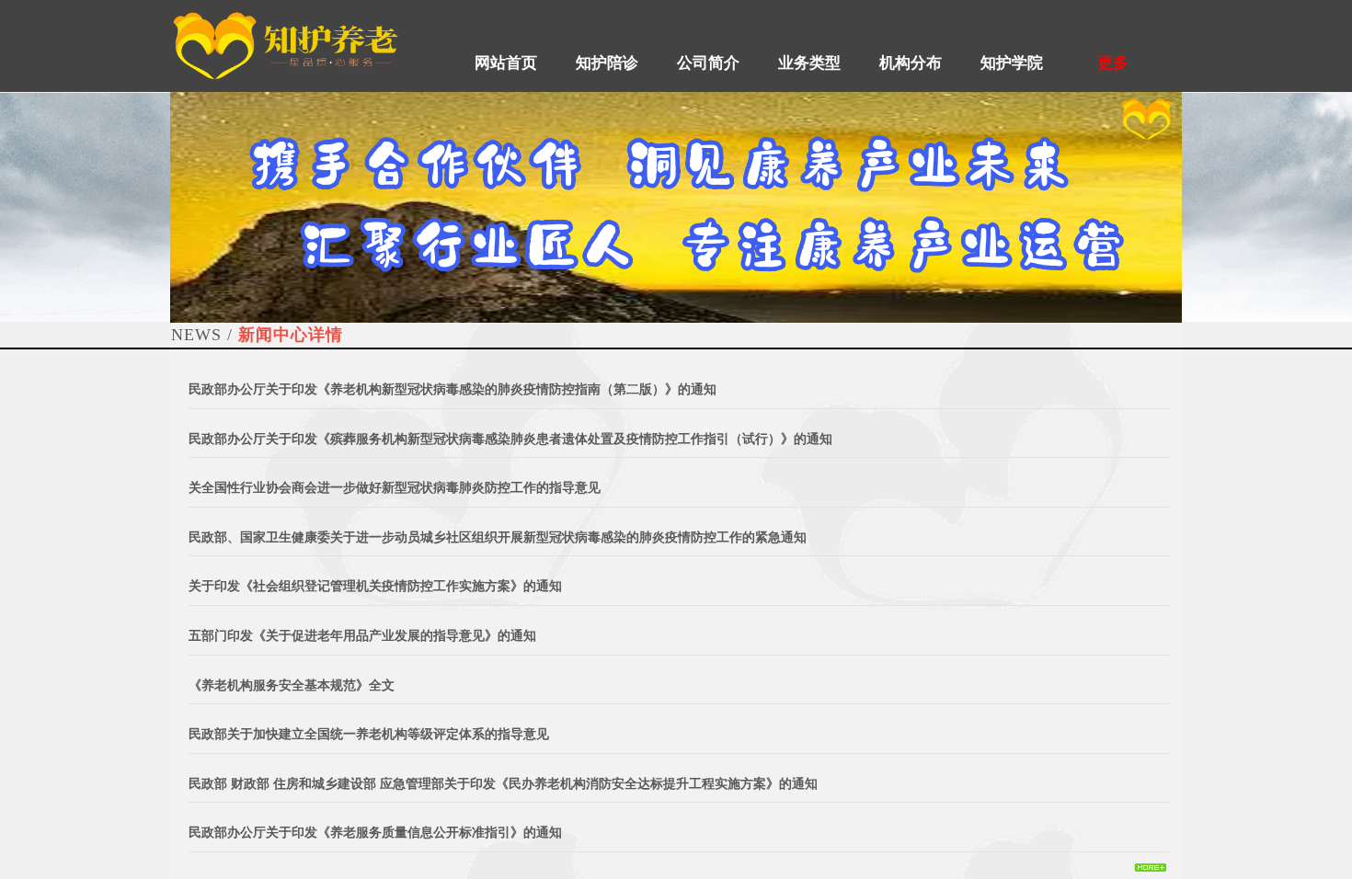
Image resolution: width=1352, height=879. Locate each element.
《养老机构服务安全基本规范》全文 (292, 685)
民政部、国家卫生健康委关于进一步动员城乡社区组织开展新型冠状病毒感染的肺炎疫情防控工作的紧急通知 (498, 537)
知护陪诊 (607, 63)
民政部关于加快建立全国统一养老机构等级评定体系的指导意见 (369, 734)
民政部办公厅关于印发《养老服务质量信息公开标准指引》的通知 (375, 832)
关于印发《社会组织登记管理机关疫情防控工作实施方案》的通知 (375, 586)
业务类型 (809, 63)
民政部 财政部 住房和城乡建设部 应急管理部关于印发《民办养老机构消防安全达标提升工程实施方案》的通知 (503, 784)
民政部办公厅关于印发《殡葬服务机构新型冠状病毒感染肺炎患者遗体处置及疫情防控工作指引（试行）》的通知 (510, 439)
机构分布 (910, 63)
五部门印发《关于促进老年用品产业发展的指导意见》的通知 (362, 636)
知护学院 (1011, 63)
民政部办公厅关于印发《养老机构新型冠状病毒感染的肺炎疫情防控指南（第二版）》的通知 (452, 389)
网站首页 (506, 63)
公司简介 (708, 63)
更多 (1113, 63)
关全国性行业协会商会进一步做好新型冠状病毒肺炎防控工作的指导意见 (395, 488)
